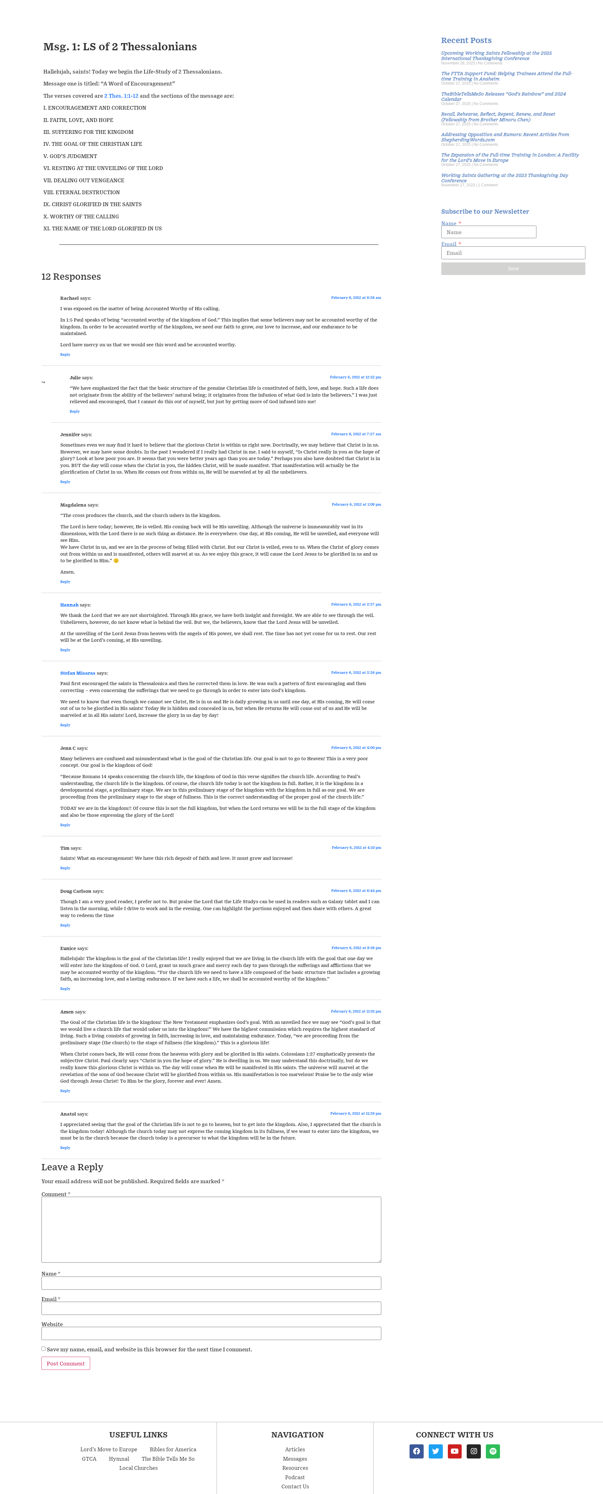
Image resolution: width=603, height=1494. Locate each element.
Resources (295, 1467)
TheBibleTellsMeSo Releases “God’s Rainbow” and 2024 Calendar (503, 96)
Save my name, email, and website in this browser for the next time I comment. (149, 1349)
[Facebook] (417, 1451)
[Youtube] (455, 1451)
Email (50, 1298)
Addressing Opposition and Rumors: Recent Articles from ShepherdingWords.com (505, 137)
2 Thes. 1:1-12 (121, 95)
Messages (295, 1458)
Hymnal (119, 1458)
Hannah (69, 604)
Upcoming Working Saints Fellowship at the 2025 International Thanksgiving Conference (496, 55)
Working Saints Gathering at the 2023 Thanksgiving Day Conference (504, 178)
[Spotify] (493, 1451)
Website (52, 1323)
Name (50, 1273)
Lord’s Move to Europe (108, 1449)
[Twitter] (436, 1451)
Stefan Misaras (77, 672)
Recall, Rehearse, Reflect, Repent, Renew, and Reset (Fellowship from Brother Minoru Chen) (498, 116)
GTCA (89, 1458)
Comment (55, 1193)
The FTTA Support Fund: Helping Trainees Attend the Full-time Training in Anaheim (507, 76)
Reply (65, 354)
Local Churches (138, 1467)
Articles (295, 1449)
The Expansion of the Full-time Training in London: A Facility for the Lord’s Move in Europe (510, 157)
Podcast (295, 1477)
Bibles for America (173, 1449)
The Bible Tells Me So (168, 1458)
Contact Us (295, 1486)
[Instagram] (474, 1451)
